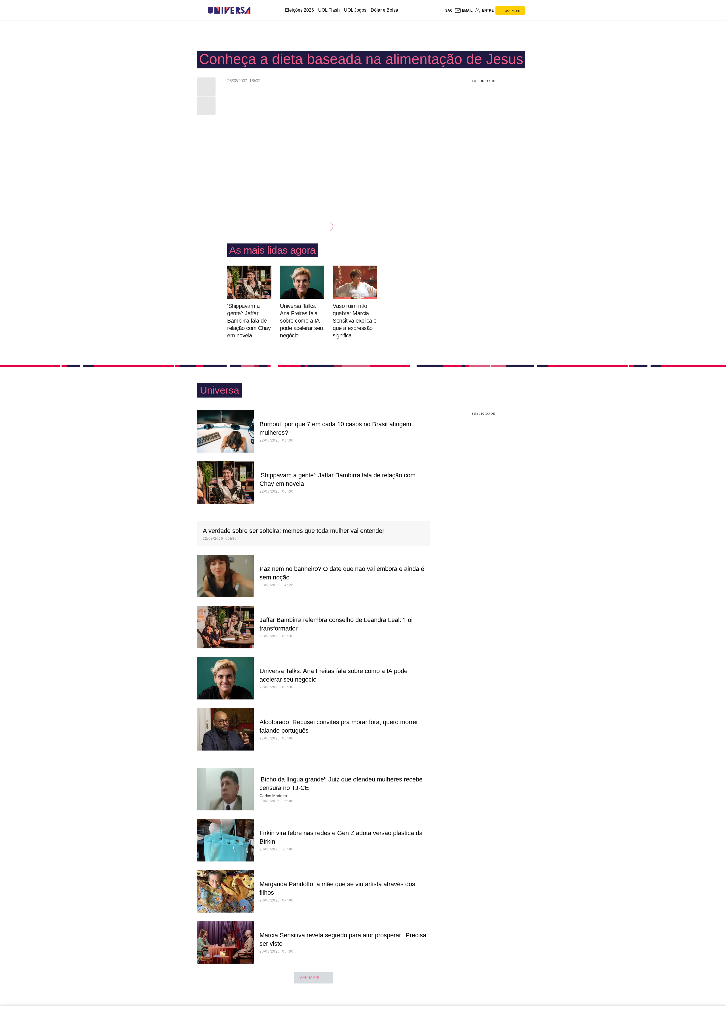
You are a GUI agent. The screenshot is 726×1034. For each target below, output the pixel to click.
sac (449, 10)
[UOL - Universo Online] (255, 10)
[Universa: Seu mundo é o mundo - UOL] (229, 10)
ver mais (309, 977)
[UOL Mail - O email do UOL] (463, 10)
